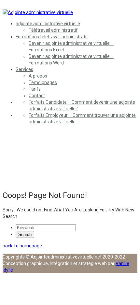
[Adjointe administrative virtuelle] (38, 12)
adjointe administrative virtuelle (48, 23)
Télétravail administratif (53, 30)
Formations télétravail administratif (52, 36)
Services (24, 69)
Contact (37, 95)
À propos (38, 76)
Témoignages (43, 82)
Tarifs (35, 89)
